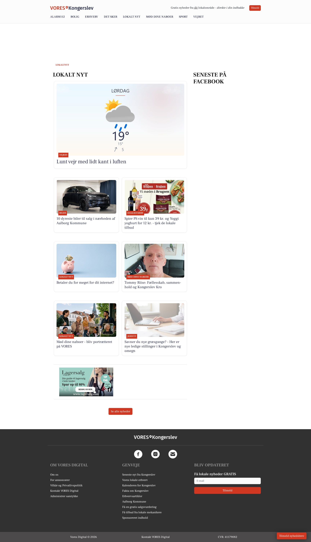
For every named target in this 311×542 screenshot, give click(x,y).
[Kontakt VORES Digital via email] (172, 454)
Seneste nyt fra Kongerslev (138, 474)
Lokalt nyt (131, 17)
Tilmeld (255, 8)
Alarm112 (57, 17)
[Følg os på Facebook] (138, 454)
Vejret (198, 17)
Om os (54, 474)
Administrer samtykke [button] (64, 496)
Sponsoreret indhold (135, 518)
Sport (183, 17)
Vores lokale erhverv (135, 480)
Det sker (110, 17)
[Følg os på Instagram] (155, 454)
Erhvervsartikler (132, 496)
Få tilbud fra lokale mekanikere (142, 512)
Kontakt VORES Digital (64, 491)
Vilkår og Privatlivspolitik (66, 485)
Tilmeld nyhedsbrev (291, 536)
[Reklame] (86, 382)
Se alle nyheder (120, 411)
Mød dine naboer (159, 17)
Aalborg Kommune (134, 501)
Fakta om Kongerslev (135, 491)
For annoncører (60, 480)
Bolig (75, 17)
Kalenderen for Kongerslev (139, 485)
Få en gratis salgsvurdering (139, 507)
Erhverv (91, 17)
